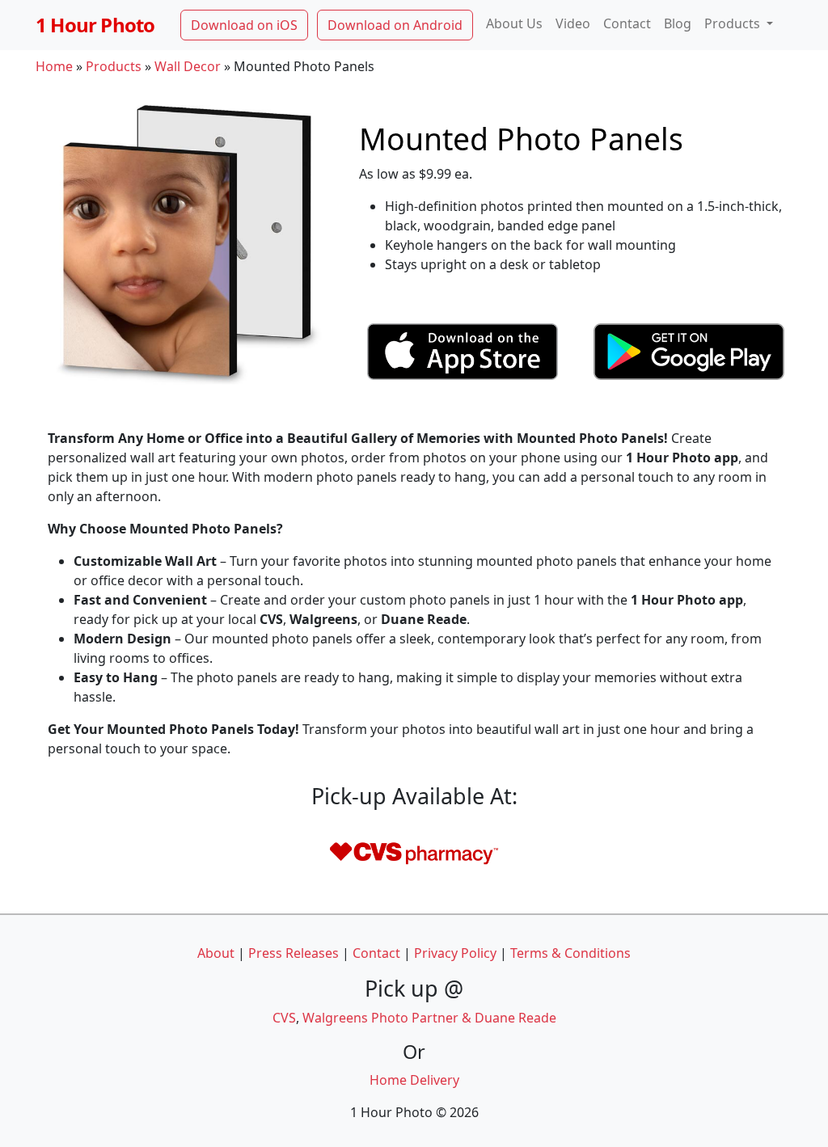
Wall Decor (187, 66)
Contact (627, 23)
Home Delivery (414, 1080)
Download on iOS (244, 25)
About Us (514, 23)
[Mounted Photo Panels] (188, 239)
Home (54, 66)
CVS (284, 1018)
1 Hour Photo (95, 24)
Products (114, 66)
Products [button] (733, 23)
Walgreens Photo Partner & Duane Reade (429, 1018)
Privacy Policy (455, 953)
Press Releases (293, 953)
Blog (677, 23)
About (215, 953)
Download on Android (395, 25)
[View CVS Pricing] (414, 851)
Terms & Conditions (570, 953)
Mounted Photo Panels (521, 138)
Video (573, 23)
